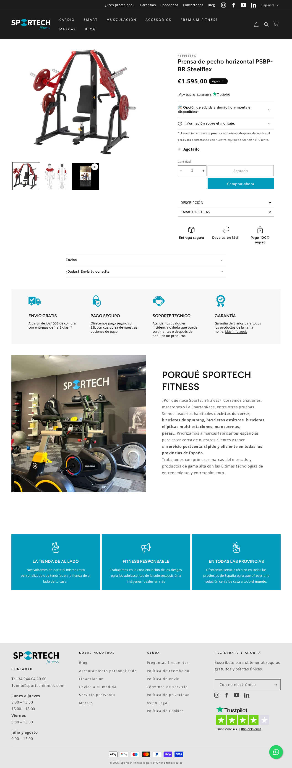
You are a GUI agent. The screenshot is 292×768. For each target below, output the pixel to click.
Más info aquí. (236, 331)
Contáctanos (193, 5)
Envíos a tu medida (98, 687)
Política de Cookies (165, 711)
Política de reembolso (168, 671)
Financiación (91, 679)
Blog (211, 5)
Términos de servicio (167, 687)
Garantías (148, 5)
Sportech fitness (131, 762)
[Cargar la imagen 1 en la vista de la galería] (26, 176)
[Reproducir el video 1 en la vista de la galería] (85, 176)
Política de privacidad (168, 695)
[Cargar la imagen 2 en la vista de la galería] (56, 176)
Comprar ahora (240, 183)
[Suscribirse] (275, 684)
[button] (69, 19)
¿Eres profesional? (120, 5)
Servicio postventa (97, 695)
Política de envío (163, 679)
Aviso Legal (158, 703)
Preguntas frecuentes (168, 662)
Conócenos (169, 5)
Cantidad (184, 161)
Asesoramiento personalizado (108, 671)
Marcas (86, 703)
